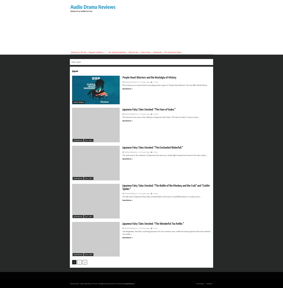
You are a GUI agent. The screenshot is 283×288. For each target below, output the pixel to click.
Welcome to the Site (79, 52)
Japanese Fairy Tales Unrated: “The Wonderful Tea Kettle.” (153, 223)
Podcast (209, 284)
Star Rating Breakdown (117, 52)
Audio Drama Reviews (92, 7)
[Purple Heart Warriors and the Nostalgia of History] (96, 90)
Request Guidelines (96, 52)
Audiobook (78, 140)
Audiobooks (157, 52)
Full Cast (88, 140)
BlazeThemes (129, 284)
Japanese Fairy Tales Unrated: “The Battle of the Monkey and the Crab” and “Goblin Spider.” (166, 187)
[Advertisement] (141, 29)
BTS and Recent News (172, 52)
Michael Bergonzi (131, 82)
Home (74, 62)
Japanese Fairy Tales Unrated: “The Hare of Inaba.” (148, 109)
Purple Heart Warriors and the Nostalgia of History (149, 77)
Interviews (200, 284)
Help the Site (133, 52)
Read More (126, 89)
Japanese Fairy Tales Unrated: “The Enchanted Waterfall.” (152, 147)
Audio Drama (146, 52)
